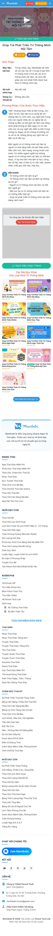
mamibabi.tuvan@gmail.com (20, 901)
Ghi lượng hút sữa (11, 538)
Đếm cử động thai (11, 742)
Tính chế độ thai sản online (16, 489)
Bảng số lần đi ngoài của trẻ (16, 806)
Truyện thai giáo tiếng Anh (15, 646)
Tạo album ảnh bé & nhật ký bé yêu (19, 566)
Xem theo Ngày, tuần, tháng (16, 678)
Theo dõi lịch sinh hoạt (14, 522)
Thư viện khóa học (11, 587)
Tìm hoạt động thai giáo (14, 674)
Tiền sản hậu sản (10, 722)
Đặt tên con (8, 726)
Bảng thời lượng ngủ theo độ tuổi (19, 798)
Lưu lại (20, 55)
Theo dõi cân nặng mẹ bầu (15, 497)
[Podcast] (17, 868)
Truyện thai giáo (10, 642)
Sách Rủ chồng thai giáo (14, 682)
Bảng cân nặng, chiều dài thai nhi (19, 702)
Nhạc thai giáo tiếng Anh (15, 638)
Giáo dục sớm (9, 550)
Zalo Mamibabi (19, 851)
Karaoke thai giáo (11, 662)
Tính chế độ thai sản (12, 750)
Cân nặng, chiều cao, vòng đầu (18, 770)
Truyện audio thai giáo (13, 654)
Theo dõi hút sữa (10, 790)
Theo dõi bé (8, 518)
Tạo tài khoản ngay (26, 222)
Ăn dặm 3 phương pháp (13, 558)
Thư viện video (9, 595)
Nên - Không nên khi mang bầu (17, 730)
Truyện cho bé (9, 562)
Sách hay (6, 603)
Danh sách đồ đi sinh (12, 738)
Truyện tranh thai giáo (13, 658)
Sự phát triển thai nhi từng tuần (18, 698)
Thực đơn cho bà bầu (12, 485)
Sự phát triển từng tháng (14, 766)
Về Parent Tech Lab (11, 599)
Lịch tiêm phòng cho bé (14, 810)
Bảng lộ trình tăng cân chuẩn (17, 710)
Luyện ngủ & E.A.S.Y (12, 822)
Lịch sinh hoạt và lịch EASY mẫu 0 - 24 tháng (25, 526)
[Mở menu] (50, 3)
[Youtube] (4, 868)
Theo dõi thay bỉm (11, 802)
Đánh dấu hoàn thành (27, 38)
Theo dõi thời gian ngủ (13, 794)
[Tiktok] (24, 868)
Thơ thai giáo (9, 650)
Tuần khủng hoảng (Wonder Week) (19, 534)
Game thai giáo (9, 666)
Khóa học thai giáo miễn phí (16, 468)
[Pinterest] (31, 868)
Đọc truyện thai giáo (12, 480)
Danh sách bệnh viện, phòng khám (19, 746)
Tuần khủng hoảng (11, 818)
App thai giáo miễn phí (13, 464)
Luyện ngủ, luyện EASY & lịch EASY (20, 554)
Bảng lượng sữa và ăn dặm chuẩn (19, 786)
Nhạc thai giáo (9, 476)
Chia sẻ (34, 55)
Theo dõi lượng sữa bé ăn (15, 778)
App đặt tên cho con (12, 501)
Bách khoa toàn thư (12, 591)
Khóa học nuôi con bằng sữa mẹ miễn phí (22, 542)
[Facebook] (11, 868)
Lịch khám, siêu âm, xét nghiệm (18, 718)
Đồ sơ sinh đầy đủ (11, 734)
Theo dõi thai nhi (10, 493)
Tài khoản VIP (8, 583)
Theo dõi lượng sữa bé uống (16, 546)
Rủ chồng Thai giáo (18, 607)
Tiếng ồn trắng (9, 826)
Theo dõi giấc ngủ (11, 530)
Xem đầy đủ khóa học (25, 399)
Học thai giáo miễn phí (13, 670)
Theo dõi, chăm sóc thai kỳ (16, 472)
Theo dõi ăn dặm (10, 782)
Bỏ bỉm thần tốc (16, 611)
